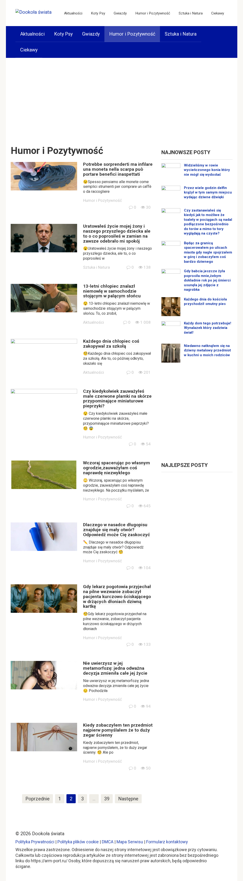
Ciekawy (217, 13)
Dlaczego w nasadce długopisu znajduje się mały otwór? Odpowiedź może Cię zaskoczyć (116, 529)
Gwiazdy (120, 13)
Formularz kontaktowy (167, 841)
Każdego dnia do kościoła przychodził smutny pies (205, 301)
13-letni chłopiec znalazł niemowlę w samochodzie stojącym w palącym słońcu (112, 291)
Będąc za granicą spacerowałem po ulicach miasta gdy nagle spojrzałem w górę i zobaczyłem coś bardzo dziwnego (208, 252)
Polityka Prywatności (34, 841)
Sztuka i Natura (191, 13)
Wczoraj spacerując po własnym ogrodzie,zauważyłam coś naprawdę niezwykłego (116, 467)
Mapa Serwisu (130, 841)
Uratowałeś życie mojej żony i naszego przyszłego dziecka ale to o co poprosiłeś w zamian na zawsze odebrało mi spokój (116, 233)
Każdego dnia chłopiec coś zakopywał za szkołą (111, 343)
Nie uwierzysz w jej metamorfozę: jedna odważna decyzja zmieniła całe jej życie (115, 668)
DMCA (107, 841)
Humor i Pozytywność (152, 13)
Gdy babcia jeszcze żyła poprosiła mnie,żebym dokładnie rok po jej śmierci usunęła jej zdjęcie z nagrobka (207, 280)
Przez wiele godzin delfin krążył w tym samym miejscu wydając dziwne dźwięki (208, 192)
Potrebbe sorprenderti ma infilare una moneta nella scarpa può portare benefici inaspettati (118, 169)
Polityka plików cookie (78, 841)
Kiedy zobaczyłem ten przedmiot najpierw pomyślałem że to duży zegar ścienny (118, 730)
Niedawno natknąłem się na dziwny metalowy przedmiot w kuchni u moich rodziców (207, 350)
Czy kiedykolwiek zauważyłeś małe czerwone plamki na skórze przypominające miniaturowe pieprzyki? (117, 398)
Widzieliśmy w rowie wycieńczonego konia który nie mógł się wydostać (207, 170)
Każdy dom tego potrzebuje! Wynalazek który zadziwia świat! (207, 328)
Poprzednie (37, 799)
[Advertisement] (122, 98)
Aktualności (73, 13)
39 (106, 799)
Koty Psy (98, 13)
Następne (128, 799)
